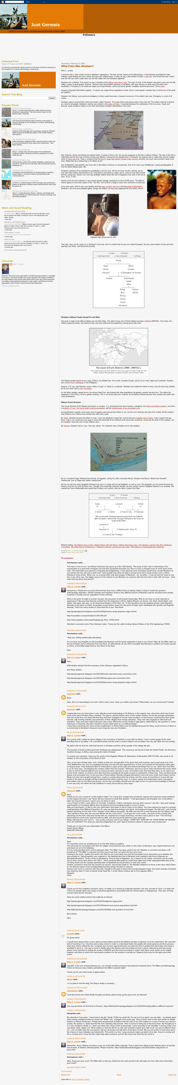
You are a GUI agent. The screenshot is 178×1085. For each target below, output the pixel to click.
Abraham (68, 552)
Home (119, 1075)
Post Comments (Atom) (81, 1079)
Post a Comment (66, 1071)
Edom (74, 552)
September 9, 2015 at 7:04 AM (76, 630)
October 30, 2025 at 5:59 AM (76, 1053)
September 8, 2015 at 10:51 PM (77, 583)
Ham (77, 552)
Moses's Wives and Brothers (22, 129)
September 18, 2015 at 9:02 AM (77, 654)
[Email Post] (85, 550)
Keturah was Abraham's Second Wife (25, 181)
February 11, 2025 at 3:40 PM (76, 1010)
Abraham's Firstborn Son (21, 160)
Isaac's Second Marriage (21, 150)
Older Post (172, 1075)
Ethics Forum (9, 239)
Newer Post (65, 1075)
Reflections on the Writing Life (15, 250)
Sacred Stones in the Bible (12, 224)
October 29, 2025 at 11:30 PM (76, 1038)
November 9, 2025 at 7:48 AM (76, 1067)
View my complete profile (10, 286)
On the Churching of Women (13, 241)
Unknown (71, 694)
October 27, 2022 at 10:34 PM (76, 999)
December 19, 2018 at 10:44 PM (77, 987)
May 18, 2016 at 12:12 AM (75, 732)
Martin (70, 979)
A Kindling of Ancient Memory (22, 170)
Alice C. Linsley (74, 587)
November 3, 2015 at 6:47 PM (76, 706)
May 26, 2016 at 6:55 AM (75, 787)
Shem (81, 552)
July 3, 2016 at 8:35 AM (74, 834)
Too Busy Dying (9, 213)
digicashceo (72, 991)
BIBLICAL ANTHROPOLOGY (14, 222)
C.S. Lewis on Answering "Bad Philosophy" (18, 234)
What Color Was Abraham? (22, 108)
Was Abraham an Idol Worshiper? (24, 139)
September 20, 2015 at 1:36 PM (77, 690)
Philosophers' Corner (12, 232)
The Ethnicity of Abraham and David (25, 191)
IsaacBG (70, 934)
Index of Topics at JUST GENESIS (16, 64)
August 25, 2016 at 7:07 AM (75, 930)
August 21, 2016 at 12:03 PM (76, 879)
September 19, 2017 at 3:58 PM (77, 958)
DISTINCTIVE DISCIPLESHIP (14, 211)
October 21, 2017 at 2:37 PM (76, 976)
